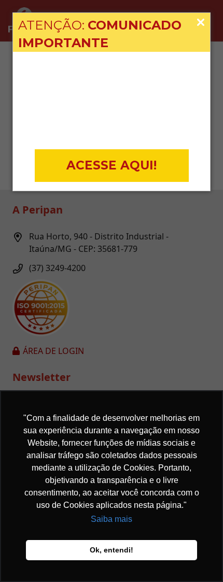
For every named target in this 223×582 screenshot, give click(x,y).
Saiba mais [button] (111, 519)
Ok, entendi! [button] (111, 550)
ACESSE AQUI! (111, 165)
